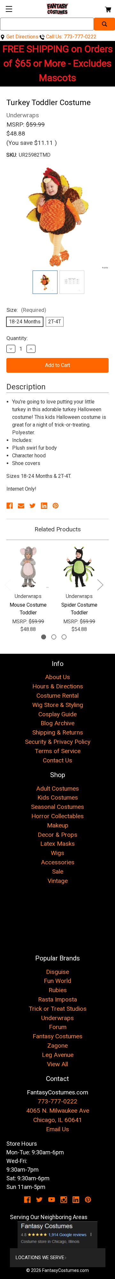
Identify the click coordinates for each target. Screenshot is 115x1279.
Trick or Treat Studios (58, 1008)
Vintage (58, 881)
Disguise (57, 972)
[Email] (21, 506)
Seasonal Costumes (57, 806)
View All (57, 1064)
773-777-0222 (57, 1101)
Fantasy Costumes (57, 1036)
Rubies (58, 990)
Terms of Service (57, 751)
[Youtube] (51, 1199)
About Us (57, 677)
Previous (7, 584)
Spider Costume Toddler (79, 609)
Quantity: (17, 338)
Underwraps (57, 1018)
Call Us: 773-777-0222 (70, 37)
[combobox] (47, 24)
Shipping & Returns (57, 732)
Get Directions (21, 37)
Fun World (57, 980)
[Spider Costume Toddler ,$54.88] (79, 567)
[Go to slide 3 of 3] (64, 637)
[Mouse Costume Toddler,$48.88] (28, 567)
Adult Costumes (57, 788)
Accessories (57, 862)
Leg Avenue (57, 1055)
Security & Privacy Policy (57, 741)
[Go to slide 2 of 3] (53, 637)
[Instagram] (63, 1199)
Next (100, 584)
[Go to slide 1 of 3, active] (43, 637)
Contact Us (57, 760)
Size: (26, 310)
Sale (57, 871)
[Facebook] (9, 506)
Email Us (57, 1129)
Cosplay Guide (57, 714)
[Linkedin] (44, 506)
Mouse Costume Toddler (28, 609)
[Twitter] (32, 506)
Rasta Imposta (57, 999)
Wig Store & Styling (57, 705)
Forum (57, 1027)
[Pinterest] (55, 506)
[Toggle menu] (9, 9)
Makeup (57, 825)
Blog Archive (57, 723)
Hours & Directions (57, 686)
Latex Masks (57, 843)
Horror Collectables (57, 816)
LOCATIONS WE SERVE (40, 1257)
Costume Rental (57, 695)
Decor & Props (57, 834)
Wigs (57, 853)
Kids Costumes (57, 797)
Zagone (57, 1045)
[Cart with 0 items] (107, 8)
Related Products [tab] (57, 529)
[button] (57, 1234)
